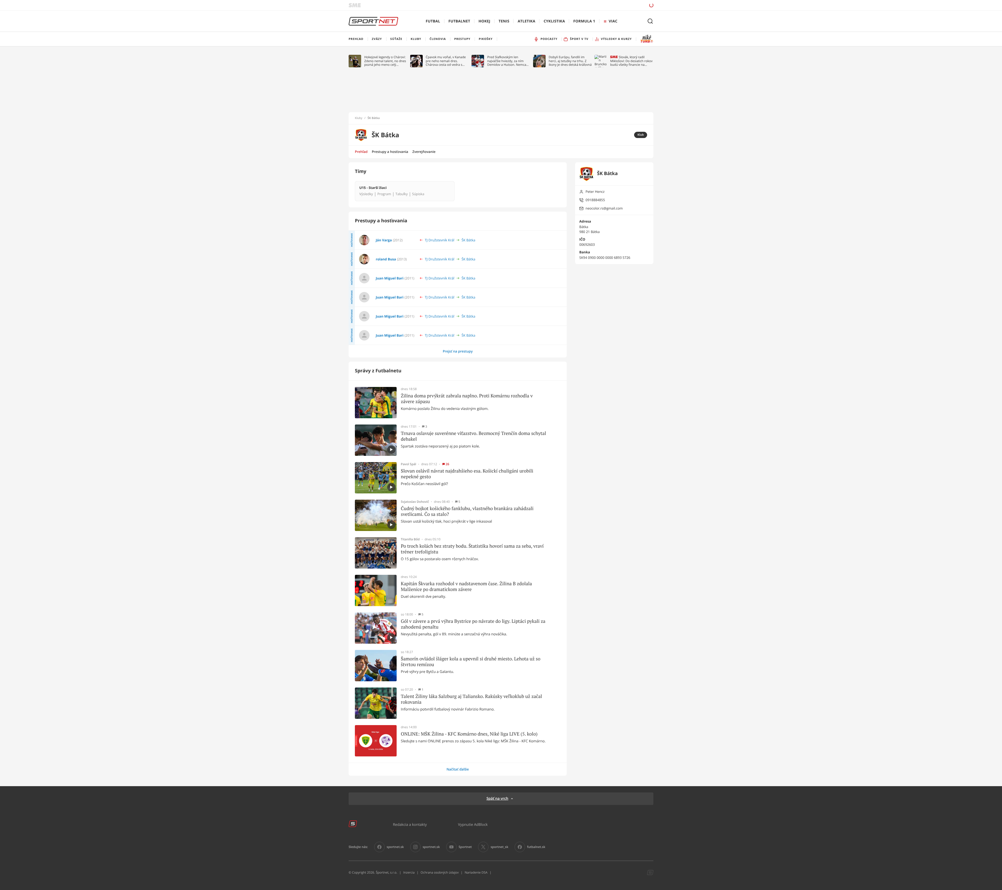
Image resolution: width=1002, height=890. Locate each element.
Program (384, 194)
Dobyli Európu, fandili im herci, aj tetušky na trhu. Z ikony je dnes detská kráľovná (570, 61)
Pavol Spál (408, 464)
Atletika (526, 21)
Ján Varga (384, 240)
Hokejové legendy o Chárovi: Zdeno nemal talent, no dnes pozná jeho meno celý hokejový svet (385, 61)
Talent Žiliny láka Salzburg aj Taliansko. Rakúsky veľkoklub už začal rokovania (471, 699)
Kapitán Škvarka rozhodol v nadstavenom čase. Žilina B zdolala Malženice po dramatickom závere (466, 586)
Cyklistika (554, 21)
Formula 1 (584, 21)
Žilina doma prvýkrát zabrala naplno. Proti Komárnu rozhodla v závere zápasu (467, 398)
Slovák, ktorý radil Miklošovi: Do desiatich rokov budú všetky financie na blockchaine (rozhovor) (631, 61)
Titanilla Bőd (410, 539)
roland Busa (386, 259)
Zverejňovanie (424, 151)
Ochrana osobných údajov (440, 872)
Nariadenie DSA (476, 872)
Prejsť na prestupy (458, 351)
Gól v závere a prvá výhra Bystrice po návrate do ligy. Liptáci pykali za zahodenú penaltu (473, 624)
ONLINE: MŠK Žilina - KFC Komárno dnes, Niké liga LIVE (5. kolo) (469, 734)
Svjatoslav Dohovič (415, 502)
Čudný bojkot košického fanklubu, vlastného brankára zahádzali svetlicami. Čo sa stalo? (467, 511)
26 (447, 464)
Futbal (433, 21)
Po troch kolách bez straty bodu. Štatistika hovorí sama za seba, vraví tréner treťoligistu (472, 548)
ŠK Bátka (468, 240)
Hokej (484, 21)
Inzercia (408, 872)
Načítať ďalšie (457, 769)
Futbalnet (459, 21)
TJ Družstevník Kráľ (439, 240)
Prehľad (361, 151)
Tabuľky (402, 194)
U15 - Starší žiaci (373, 188)
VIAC (613, 21)
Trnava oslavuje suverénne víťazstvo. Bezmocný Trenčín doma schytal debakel (473, 436)
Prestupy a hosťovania (390, 151)
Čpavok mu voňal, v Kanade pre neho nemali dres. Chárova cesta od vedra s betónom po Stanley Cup (446, 61)
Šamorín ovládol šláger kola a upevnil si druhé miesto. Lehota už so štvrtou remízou (470, 661)
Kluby (358, 118)
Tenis (504, 21)
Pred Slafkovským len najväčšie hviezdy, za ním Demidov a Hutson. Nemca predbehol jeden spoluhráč (507, 61)
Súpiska (418, 194)
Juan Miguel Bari (389, 278)
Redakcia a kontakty (410, 824)
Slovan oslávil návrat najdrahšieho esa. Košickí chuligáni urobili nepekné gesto (467, 473)
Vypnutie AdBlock (473, 824)
